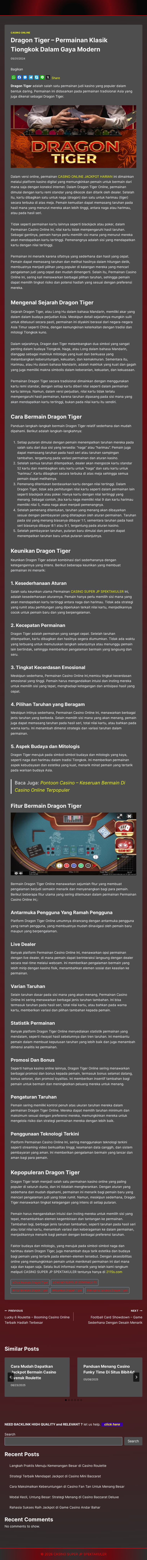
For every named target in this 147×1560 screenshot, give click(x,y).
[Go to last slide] (11, 1377)
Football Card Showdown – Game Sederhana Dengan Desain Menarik (115, 1316)
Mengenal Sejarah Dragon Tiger (107, 1290)
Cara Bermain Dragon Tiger (30, 1282)
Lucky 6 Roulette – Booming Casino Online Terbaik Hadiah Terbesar (37, 1316)
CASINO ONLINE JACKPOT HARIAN (85, 176)
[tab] (66, 1400)
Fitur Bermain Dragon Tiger (29, 1290)
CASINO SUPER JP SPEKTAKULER (97, 591)
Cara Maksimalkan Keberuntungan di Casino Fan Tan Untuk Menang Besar (67, 1486)
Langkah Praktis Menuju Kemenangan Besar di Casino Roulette (58, 1466)
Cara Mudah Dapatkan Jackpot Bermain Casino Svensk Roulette (33, 1372)
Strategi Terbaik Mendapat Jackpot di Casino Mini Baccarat (55, 1476)
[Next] (136, 1377)
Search (10, 1434)
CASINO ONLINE (20, 32)
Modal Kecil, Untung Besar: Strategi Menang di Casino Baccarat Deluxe (64, 1497)
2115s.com (114, 1272)
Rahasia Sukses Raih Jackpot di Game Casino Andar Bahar (55, 1507)
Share (56, 78)
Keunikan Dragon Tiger (67, 1290)
